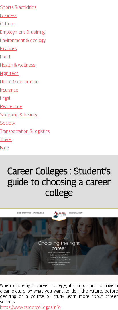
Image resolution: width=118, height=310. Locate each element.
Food (5, 57)
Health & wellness (17, 65)
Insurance (9, 90)
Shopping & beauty (18, 114)
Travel (6, 139)
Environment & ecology (23, 40)
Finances (8, 48)
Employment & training (22, 32)
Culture (7, 24)
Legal (5, 98)
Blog (4, 148)
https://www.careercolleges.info (30, 307)
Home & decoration (19, 81)
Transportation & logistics (25, 131)
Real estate (11, 106)
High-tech (9, 73)
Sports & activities (18, 7)
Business (8, 15)
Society (7, 123)
